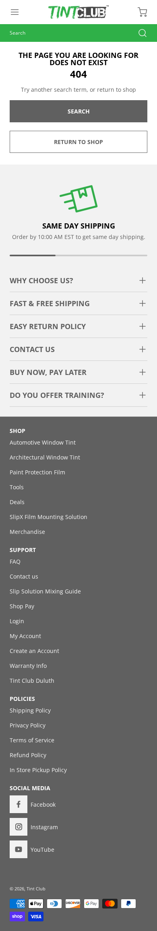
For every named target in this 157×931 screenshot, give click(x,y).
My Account (25, 636)
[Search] (138, 33)
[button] (18, 12)
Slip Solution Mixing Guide (45, 591)
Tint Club (36, 889)
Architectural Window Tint (45, 457)
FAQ (15, 561)
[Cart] (138, 12)
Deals (17, 502)
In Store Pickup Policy (38, 770)
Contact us (24, 576)
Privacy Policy (27, 725)
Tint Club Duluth (32, 680)
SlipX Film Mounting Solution (48, 517)
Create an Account (34, 651)
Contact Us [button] (32, 349)
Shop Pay (22, 606)
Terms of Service (32, 740)
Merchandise (27, 532)
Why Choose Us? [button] (41, 280)
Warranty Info (28, 665)
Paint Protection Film (37, 472)
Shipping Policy (30, 710)
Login (17, 621)
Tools (17, 487)
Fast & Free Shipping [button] (50, 303)
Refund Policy (28, 755)
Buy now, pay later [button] (48, 372)
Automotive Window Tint (43, 442)
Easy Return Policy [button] (48, 326)
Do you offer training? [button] (57, 395)
